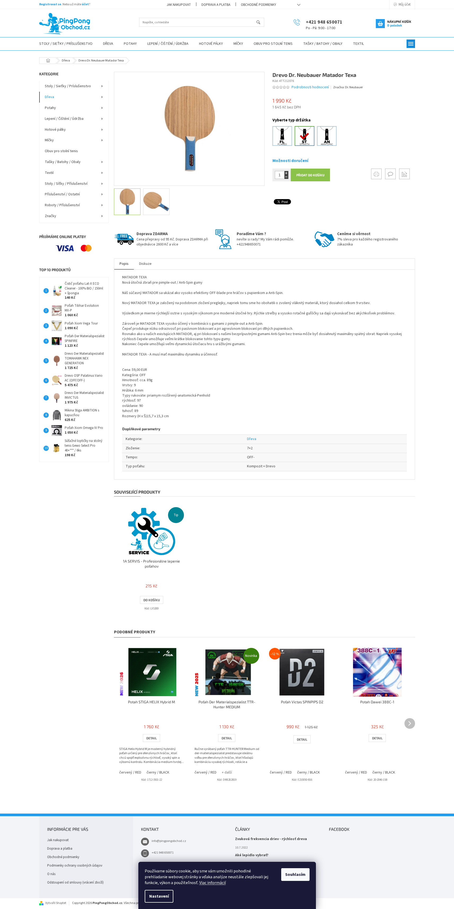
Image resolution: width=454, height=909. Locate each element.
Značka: (348, 87)
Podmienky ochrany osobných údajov (74, 865)
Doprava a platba (215, 4)
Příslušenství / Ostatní (62, 194)
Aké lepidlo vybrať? (251, 855)
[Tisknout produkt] (376, 174)
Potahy (50, 108)
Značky (50, 216)
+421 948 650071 (163, 852)
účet (85, 4)
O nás (51, 874)
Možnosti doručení (290, 161)
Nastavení (159, 896)
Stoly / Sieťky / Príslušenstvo (68, 86)
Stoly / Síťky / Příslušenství (66, 183)
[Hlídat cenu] (404, 174)
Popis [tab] (124, 263)
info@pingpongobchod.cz (169, 841)
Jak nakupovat (179, 4)
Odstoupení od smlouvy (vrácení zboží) (75, 882)
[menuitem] (66, 43)
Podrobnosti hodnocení (310, 87)
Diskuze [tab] (145, 263)
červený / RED (130, 772)
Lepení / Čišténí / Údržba (64, 118)
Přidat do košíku (310, 175)
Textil (49, 172)
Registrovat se (50, 4)
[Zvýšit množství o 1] (286, 173)
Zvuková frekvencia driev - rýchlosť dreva (271, 839)
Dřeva (49, 97)
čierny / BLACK (158, 772)
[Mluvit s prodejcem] (390, 174)
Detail (151, 738)
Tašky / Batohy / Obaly (63, 162)
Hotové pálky (55, 129)
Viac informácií (212, 883)
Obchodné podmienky (258, 4)
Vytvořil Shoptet (55, 903)
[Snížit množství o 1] (286, 177)
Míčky (49, 140)
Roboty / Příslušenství (62, 205)
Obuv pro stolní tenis (61, 151)
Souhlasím (295, 874)
